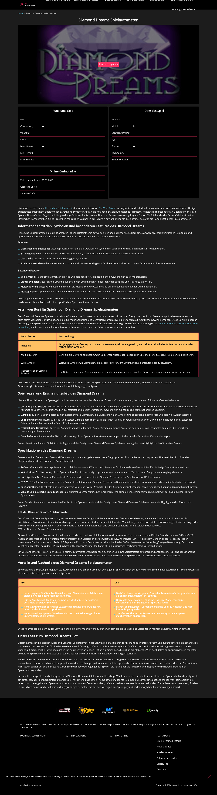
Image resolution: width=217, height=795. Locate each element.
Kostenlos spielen (108, 64)
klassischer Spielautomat (58, 208)
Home (20, 13)
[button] (64, 710)
